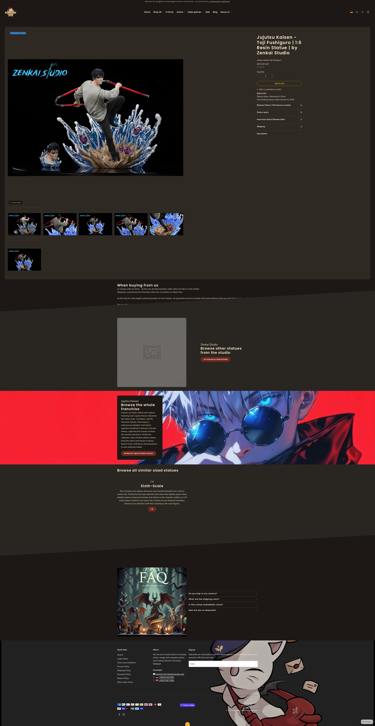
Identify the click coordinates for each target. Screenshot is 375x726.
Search (120, 655)
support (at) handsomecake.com (170, 674)
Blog (215, 12)
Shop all (157, 12)
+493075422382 (214, 1)
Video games (194, 12)
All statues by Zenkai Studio (216, 359)
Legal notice (122, 658)
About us (224, 12)
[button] (357, 12)
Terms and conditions (126, 662)
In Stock (170, 12)
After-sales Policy (125, 682)
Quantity (260, 72)
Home (147, 12)
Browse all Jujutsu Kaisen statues (138, 453)
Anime (180, 12)
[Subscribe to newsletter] (255, 664)
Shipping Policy (124, 670)
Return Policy (123, 678)
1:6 (152, 509)
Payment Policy (124, 674)
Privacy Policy (123, 666)
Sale (207, 12)
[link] (362, 12)
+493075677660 (225, 1)
